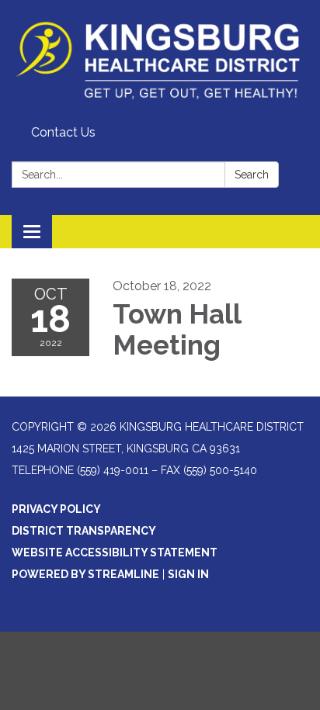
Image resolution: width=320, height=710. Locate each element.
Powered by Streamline (85, 574)
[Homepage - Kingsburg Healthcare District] (160, 60)
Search (252, 174)
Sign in (188, 574)
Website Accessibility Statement (114, 552)
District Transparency (84, 531)
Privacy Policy (56, 509)
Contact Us (63, 132)
